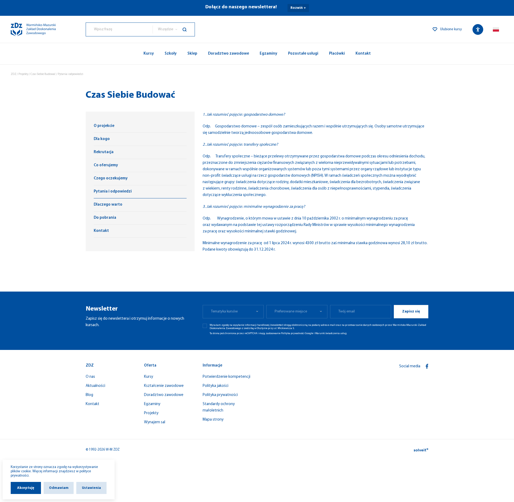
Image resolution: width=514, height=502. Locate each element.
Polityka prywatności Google (297, 333)
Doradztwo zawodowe (228, 54)
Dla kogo (102, 139)
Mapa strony (213, 420)
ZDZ (13, 74)
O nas (90, 377)
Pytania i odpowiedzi (113, 192)
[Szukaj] (189, 29)
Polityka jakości (215, 386)
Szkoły (171, 54)
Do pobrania (105, 218)
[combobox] (119, 29)
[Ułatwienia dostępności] (478, 29)
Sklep (192, 54)
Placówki (337, 54)
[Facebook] (427, 366)
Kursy (148, 54)
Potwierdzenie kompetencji (226, 377)
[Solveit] (421, 449)
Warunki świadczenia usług (331, 333)
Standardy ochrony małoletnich (219, 407)
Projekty (23, 74)
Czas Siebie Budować (43, 74)
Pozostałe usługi (303, 54)
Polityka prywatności (220, 395)
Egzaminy (268, 54)
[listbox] (174, 29)
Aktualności (95, 386)
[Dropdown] (496, 29)
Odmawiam (59, 488)
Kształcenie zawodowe (164, 386)
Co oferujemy (106, 165)
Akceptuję (25, 488)
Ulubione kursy (451, 29)
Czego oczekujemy (111, 178)
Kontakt (363, 54)
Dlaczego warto (108, 205)
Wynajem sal (154, 422)
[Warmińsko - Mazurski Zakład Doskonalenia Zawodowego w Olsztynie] (33, 29)
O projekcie (104, 126)
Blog (89, 395)
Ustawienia (91, 488)
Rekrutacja (104, 152)
